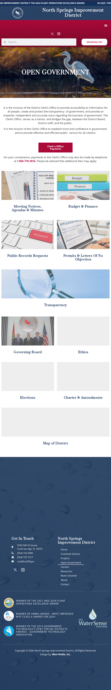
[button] (105, 25)
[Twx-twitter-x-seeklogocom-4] (52, 34)
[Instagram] (59, 34)
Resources (66, 571)
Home (64, 549)
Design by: (55, 654)
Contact (65, 584)
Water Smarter (69, 575)
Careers (65, 567)
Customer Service (70, 554)
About (64, 580)
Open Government (71, 562)
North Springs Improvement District (73, 12)
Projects (65, 558)
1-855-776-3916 (26, 161)
